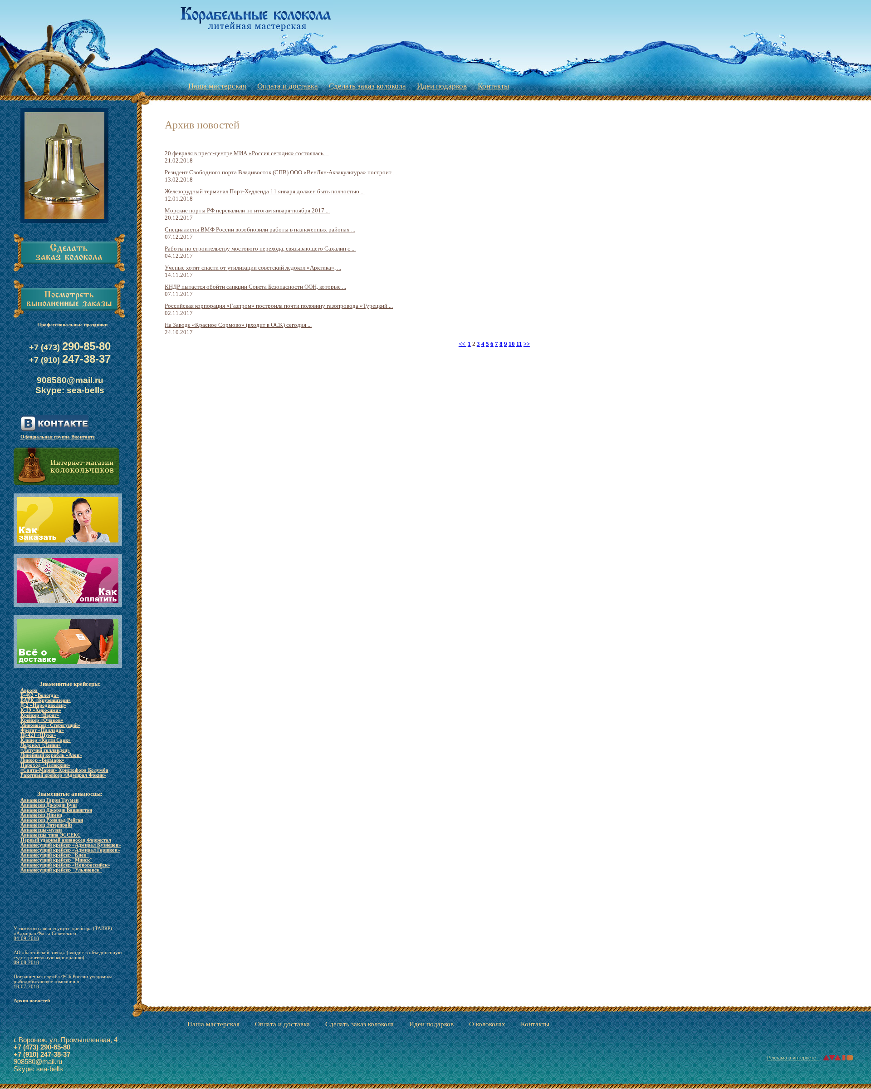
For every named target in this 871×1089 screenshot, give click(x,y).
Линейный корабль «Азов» (51, 755)
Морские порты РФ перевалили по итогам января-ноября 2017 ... (247, 210)
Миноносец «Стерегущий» (50, 725)
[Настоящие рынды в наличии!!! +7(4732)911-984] (64, 223)
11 (519, 343)
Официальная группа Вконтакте (57, 436)
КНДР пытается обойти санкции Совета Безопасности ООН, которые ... (255, 286)
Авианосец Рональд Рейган (51, 820)
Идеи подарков (442, 85)
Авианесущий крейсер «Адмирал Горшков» (70, 850)
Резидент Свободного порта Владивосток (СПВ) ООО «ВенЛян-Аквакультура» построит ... (281, 172)
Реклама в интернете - (793, 1057)
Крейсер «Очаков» (42, 720)
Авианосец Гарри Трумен (49, 800)
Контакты (493, 85)
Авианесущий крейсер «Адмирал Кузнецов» (70, 845)
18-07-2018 (26, 986)
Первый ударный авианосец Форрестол (65, 840)
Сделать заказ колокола (367, 85)
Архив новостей (32, 1000)
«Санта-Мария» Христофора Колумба (64, 770)
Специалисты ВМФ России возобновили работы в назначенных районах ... (260, 229)
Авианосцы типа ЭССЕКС (50, 835)
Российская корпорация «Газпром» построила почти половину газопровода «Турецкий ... (279, 305)
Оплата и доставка (287, 85)
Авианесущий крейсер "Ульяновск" (61, 869)
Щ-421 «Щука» (38, 735)
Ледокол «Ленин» (40, 745)
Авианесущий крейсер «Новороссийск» (65, 864)
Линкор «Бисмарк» (42, 760)
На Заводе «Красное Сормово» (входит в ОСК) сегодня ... (238, 324)
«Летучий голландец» (45, 750)
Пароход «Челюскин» (45, 765)
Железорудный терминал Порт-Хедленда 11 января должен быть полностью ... (265, 191)
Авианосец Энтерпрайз (46, 825)
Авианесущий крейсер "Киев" (54, 854)
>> (527, 343)
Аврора (29, 690)
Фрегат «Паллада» (42, 730)
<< (462, 343)
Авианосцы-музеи (41, 830)
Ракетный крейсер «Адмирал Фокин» (63, 775)
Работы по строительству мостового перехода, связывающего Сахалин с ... (260, 248)
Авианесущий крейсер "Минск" (56, 859)
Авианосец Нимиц (41, 815)
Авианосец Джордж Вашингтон (56, 810)
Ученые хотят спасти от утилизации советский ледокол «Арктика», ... (253, 267)
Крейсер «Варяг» (39, 715)
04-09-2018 (26, 938)
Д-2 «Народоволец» (43, 705)
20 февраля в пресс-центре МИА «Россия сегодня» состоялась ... (247, 153)
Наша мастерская (217, 85)
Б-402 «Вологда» (39, 695)
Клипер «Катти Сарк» (45, 740)
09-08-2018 (26, 962)
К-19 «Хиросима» (40, 710)
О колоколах (487, 1024)
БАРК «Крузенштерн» (45, 700)
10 (512, 343)
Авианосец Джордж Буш (48, 805)
